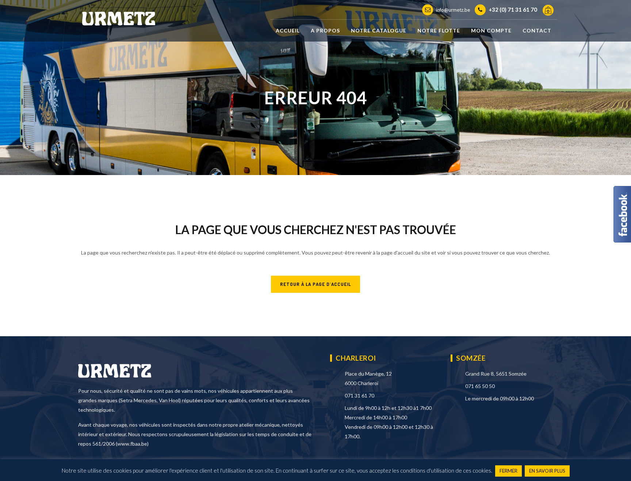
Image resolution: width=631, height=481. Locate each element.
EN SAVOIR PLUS (547, 471)
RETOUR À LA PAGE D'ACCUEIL (315, 284)
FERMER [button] (508, 471)
